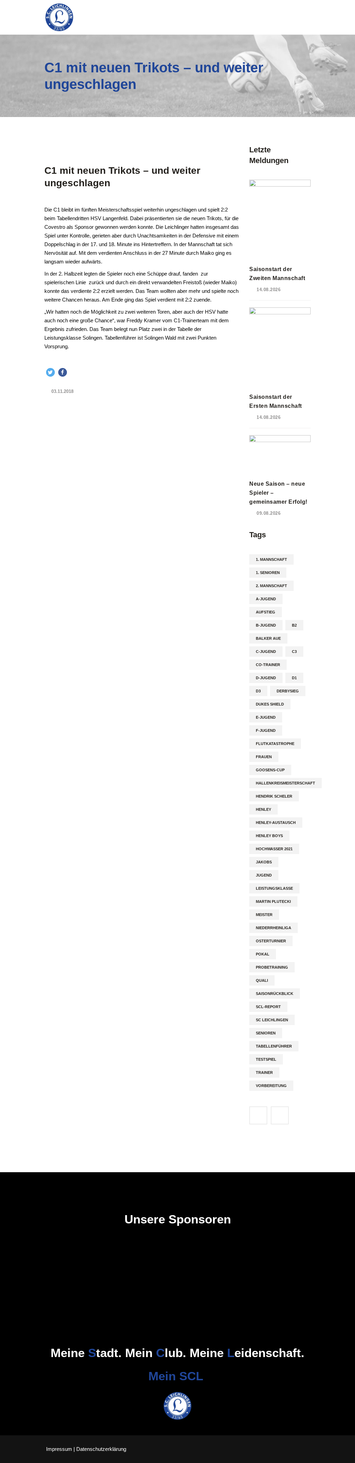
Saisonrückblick (274, 993)
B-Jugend (266, 625)
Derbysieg (288, 691)
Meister (264, 915)
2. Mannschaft (271, 586)
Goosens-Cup (270, 770)
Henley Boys (269, 836)
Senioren (266, 1033)
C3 (294, 651)
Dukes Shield (270, 704)
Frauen (264, 757)
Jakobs (264, 862)
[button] (50, 372)
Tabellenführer (274, 1046)
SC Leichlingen (272, 1020)
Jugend (264, 875)
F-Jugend (266, 730)
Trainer (264, 1072)
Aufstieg (265, 612)
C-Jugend (266, 651)
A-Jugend (266, 599)
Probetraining (272, 967)
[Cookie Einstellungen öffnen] (15, 1454)
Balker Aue (268, 638)
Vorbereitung (271, 1086)
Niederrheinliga (273, 928)
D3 (258, 691)
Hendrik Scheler (274, 796)
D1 (294, 678)
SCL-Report (268, 1007)
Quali (262, 980)
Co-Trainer (268, 665)
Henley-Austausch (276, 822)
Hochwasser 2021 (274, 849)
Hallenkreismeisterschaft (285, 783)
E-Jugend (266, 717)
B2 (294, 625)
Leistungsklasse (274, 888)
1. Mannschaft (271, 559)
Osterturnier (271, 941)
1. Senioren (268, 573)
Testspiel (266, 1059)
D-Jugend (266, 678)
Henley (263, 809)
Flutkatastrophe (275, 744)
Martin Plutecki (273, 901)
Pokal (262, 954)
